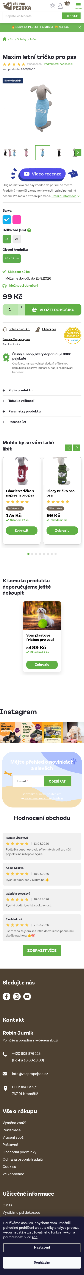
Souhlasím (42, 1262)
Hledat (71, 16)
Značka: (16, 339)
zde (34, 1237)
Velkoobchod (13, 1174)
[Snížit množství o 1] (21, 312)
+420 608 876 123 (26, 1053)
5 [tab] (44, 554)
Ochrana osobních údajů (23, 1159)
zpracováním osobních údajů (44, 798)
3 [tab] (36, 554)
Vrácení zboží (13, 1138)
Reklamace (12, 1130)
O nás (7, 1205)
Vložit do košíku (57, 309)
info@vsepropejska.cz (30, 1074)
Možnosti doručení (23, 285)
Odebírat (57, 781)
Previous (68, 447)
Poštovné (10, 1145)
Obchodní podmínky (19, 1152)
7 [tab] (52, 554)
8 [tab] (55, 554)
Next (76, 447)
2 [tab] (32, 554)
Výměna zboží (14, 1123)
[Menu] (78, 5)
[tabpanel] (22, 500)
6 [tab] (48, 554)
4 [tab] (40, 554)
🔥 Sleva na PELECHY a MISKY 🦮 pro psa (40, 27)
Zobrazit (22, 530)
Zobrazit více (42, 950)
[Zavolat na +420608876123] (52, 6)
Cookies (9, 1167)
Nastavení (42, 1247)
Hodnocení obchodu (42, 817)
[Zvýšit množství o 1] (21, 307)
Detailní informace (63, 196)
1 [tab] (28, 554)
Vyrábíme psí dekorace (21, 1213)
